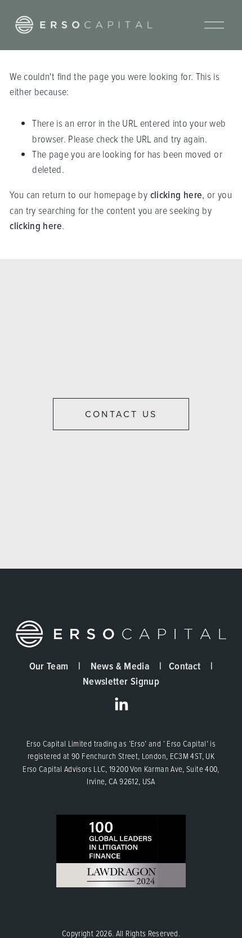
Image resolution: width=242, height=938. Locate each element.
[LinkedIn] (121, 704)
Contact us (121, 414)
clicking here (176, 194)
